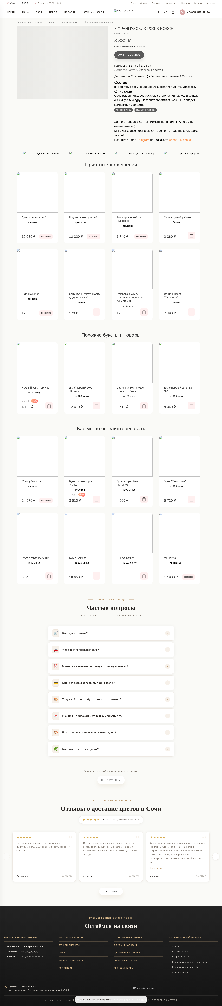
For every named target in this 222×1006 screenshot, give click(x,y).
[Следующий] (215, 856)
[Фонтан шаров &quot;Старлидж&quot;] (179, 269)
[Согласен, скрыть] (142, 999)
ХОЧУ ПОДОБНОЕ (129, 55)
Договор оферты (181, 972)
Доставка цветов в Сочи (29, 22)
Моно (25, 12)
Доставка (156, 3)
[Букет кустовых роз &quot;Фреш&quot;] (84, 456)
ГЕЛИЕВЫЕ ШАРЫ (124, 968)
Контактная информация (21, 937)
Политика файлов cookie (185, 967)
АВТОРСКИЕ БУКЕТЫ (71, 937)
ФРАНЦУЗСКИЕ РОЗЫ (71, 960)
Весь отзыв (156, 868)
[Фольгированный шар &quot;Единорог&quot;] (132, 192)
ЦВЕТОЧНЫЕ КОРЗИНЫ (127, 952)
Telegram (143, 140)
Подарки (69, 12)
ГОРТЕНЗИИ (66, 968)
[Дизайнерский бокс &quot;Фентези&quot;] (84, 362)
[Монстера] (179, 533)
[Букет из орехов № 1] (37, 192)
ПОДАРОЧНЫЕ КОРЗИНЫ (128, 937)
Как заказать (171, 3)
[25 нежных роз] (132, 533)
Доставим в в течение (153, 77)
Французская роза (146, 110)
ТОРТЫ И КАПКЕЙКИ (126, 945)
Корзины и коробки (93, 12)
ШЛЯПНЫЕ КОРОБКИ (125, 960)
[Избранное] (165, 12)
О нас (133, 3)
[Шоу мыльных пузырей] (84, 192)
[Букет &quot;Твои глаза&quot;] (179, 456)
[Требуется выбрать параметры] (96, 499)
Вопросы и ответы (182, 956)
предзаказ (46, 236)
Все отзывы (111, 891)
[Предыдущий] (6, 856)
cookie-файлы (103, 999)
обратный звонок (180, 140)
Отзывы (198, 3)
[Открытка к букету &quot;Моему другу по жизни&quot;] (84, 269)
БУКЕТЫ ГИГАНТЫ (69, 945)
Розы (39, 12)
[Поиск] (158, 12)
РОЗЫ (62, 952)
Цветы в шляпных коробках (98, 22)
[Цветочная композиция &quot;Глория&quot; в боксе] (132, 362)
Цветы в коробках (69, 22)
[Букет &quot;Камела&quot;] (84, 533)
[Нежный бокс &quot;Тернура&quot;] (37, 362)
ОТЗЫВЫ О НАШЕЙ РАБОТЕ (185, 937)
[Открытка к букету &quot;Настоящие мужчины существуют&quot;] (132, 269)
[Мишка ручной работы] (179, 192)
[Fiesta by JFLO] (123, 12)
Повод (53, 12)
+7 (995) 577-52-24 (32, 956)
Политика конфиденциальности (189, 961)
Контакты (210, 3)
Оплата (143, 3)
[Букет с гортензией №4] (37, 533)
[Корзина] (173, 12)
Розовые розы (123, 110)
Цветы (11, 12)
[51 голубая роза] (37, 456)
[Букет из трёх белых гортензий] (132, 456)
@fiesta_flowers (29, 951)
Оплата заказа (180, 951)
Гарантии (185, 3)
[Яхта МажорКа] (37, 269)
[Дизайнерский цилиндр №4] (179, 362)
